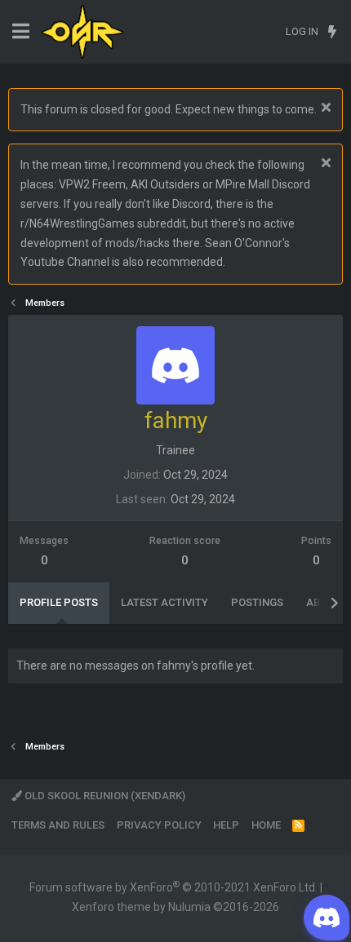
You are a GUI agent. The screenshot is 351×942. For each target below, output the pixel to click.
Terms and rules (57, 825)
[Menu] (20, 31)
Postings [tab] (257, 602)
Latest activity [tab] (164, 602)
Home (266, 825)
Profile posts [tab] (59, 602)
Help (226, 825)
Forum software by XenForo (173, 887)
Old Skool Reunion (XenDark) (103, 795)
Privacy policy (159, 825)
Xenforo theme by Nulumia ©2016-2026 (175, 906)
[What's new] (332, 32)
